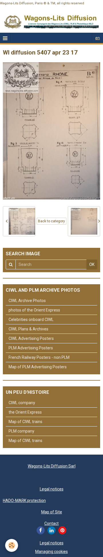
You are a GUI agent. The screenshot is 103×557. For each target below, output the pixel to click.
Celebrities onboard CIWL (31, 319)
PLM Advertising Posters (31, 348)
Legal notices (52, 489)
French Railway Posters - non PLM (39, 357)
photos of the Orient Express (34, 310)
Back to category (51, 221)
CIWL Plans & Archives (28, 329)
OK (91, 264)
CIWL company (22, 402)
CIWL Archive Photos (27, 300)
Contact (51, 523)
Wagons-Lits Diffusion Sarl (52, 466)
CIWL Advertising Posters (31, 338)
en (97, 38)
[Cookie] (11, 545)
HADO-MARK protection (24, 500)
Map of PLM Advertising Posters (38, 367)
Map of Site (51, 512)
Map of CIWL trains (25, 421)
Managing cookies (51, 551)
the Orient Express (25, 412)
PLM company (21, 431)
